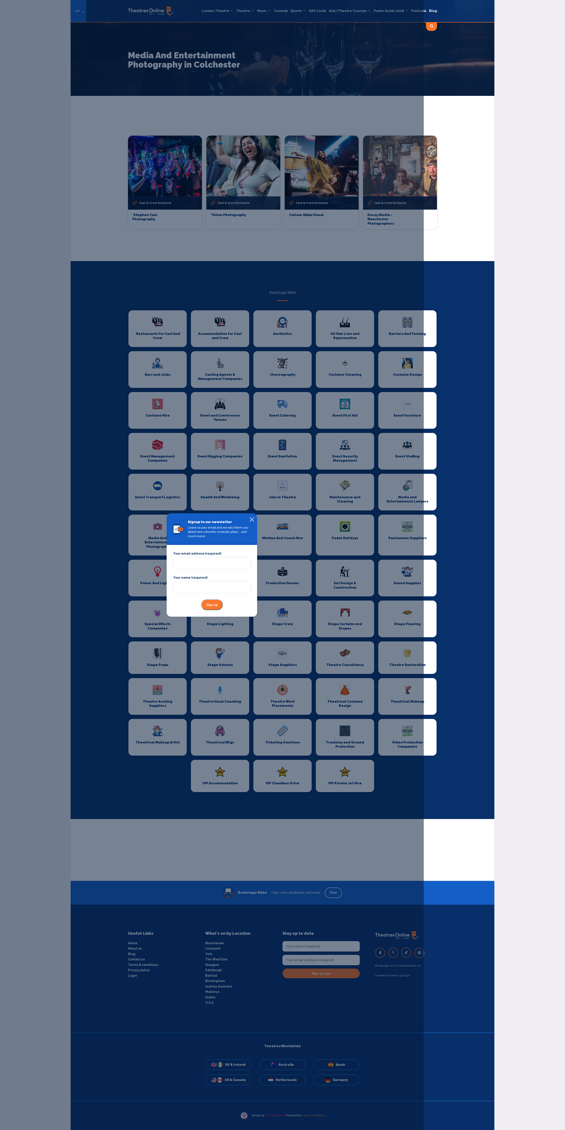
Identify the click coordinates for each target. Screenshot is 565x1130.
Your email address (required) (197, 553)
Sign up (212, 605)
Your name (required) (190, 577)
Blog (433, 11)
